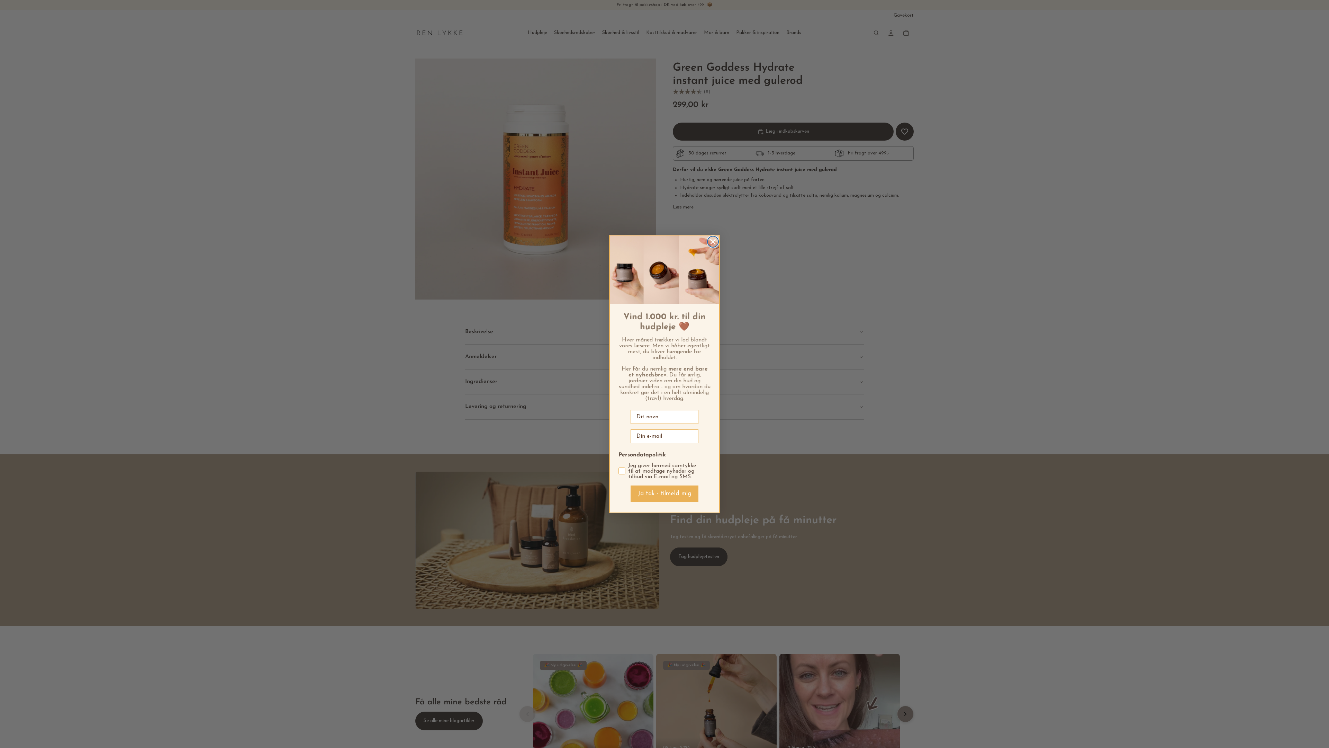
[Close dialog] (712, 241)
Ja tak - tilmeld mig (664, 494)
